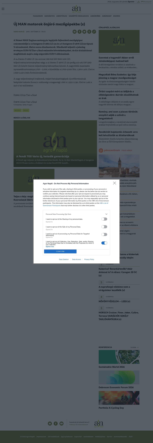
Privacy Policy (89, 259)
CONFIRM (60, 251)
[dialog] (76, 221)
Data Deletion (64, 259)
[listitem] (76, 214)
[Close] (115, 184)
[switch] (104, 219)
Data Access (76, 259)
